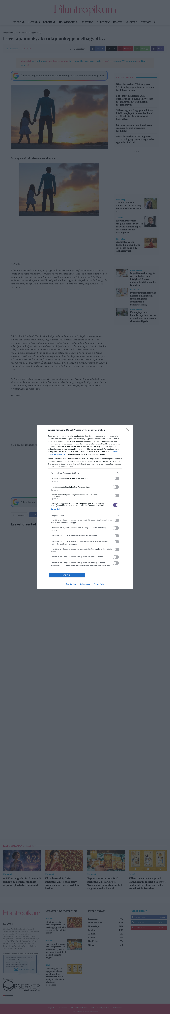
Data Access (85, 584)
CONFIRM (67, 575)
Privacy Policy (99, 584)
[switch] (116, 478)
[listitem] (85, 473)
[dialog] (85, 507)
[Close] (128, 430)
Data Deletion (71, 584)
